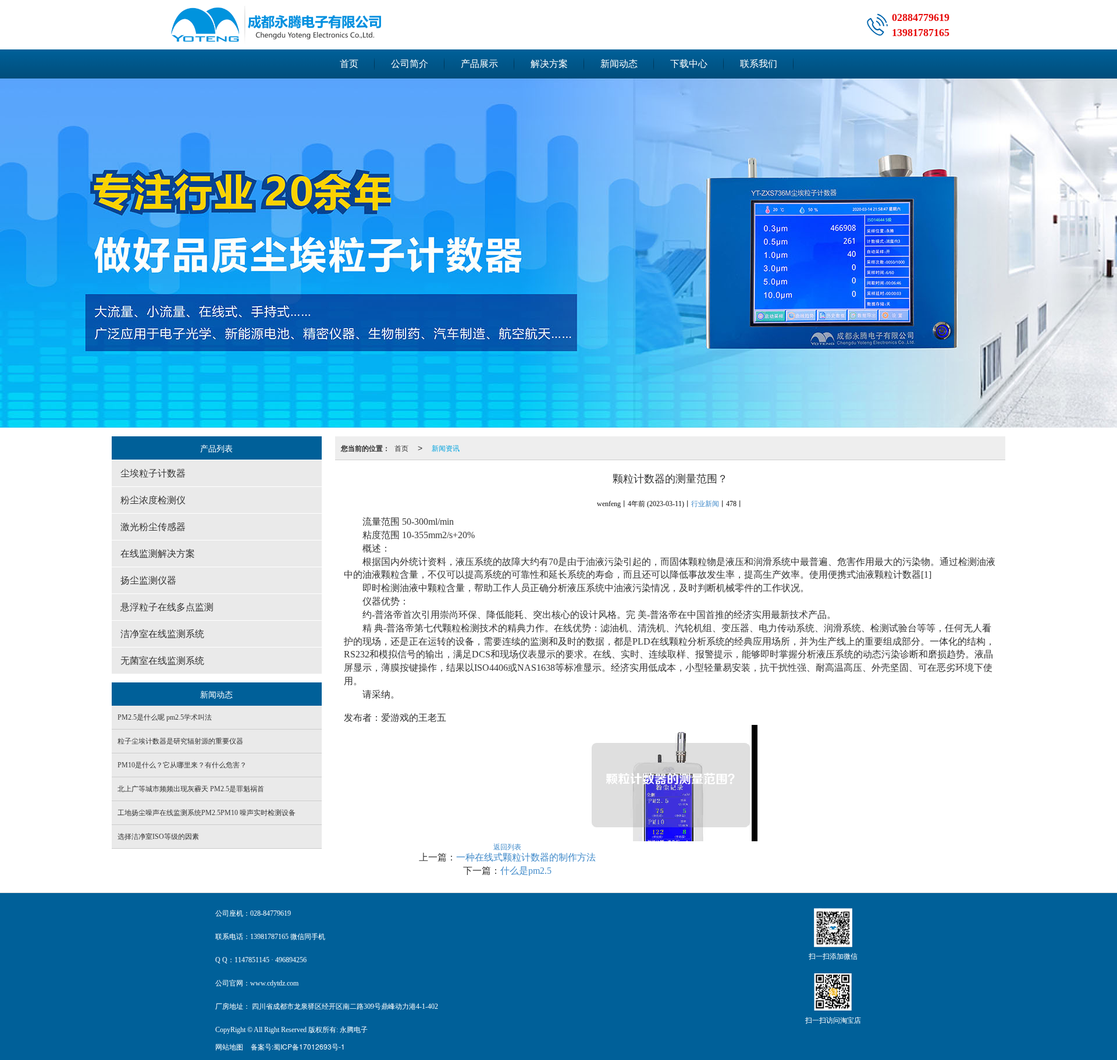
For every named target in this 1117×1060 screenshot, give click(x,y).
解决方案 (549, 64)
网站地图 (229, 1046)
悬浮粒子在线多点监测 (167, 607)
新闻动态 (619, 64)
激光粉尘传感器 (153, 527)
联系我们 (758, 64)
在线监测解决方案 (157, 554)
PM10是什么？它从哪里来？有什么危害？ (182, 765)
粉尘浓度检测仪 (153, 500)
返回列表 (507, 846)
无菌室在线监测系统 (162, 661)
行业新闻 (705, 504)
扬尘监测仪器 (148, 580)
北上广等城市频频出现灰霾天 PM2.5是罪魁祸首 (191, 789)
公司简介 (409, 64)
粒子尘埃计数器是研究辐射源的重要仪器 (180, 741)
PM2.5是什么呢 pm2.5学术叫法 (165, 717)
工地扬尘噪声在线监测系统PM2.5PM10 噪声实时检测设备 (207, 813)
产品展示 (479, 64)
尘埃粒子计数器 (153, 473)
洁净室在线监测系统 (162, 634)
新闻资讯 (446, 448)
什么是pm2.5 (526, 871)
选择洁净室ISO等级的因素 (158, 837)
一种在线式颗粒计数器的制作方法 (526, 857)
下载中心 (688, 64)
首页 (349, 64)
